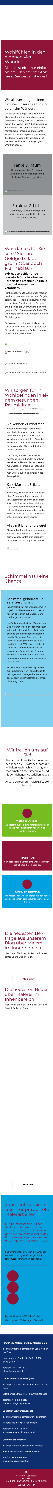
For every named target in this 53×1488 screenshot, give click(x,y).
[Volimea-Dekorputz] (38, 1054)
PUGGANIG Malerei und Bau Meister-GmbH (26, 1343)
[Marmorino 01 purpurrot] (38, 1143)
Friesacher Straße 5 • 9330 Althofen (21, 1451)
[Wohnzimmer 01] (16, 1076)
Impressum (20, 1476)
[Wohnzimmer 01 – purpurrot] (16, 1054)
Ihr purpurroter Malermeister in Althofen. (23, 1445)
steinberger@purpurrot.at (16, 1461)
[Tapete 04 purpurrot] (16, 1143)
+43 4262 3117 (19, 1457)
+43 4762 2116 (19, 1399)
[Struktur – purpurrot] (16, 1121)
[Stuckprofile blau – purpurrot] (16, 1031)
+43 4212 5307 (20, 1367)
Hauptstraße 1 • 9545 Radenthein (20, 1422)
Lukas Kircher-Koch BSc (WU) (19, 1378)
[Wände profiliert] (38, 1076)
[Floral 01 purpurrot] (38, 1166)
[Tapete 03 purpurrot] (38, 1121)
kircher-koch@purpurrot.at (16, 1403)
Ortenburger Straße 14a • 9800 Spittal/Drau (25, 1393)
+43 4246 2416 (20, 1428)
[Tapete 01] (16, 1098)
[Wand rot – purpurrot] (38, 1031)
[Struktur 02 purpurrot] (16, 1166)
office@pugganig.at (13, 1371)
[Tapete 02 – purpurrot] (38, 1098)
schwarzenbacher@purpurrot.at (19, 1432)
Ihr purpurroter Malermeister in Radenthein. (25, 1416)
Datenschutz (32, 1476)
